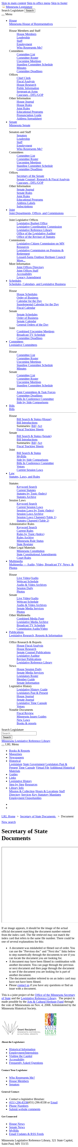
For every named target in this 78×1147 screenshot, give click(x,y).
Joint (12, 209)
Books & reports (26, 723)
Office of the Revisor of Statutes (36, 236)
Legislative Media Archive (32, 622)
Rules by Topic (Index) (30, 534)
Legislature (15, 764)
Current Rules (25, 530)
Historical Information (22, 1049)
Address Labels (26, 203)
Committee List (26, 54)
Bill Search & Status (29, 453)
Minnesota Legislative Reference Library (26, 741)
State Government (34, 764)
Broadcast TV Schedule (31, 334)
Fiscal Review (25, 713)
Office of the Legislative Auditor (36, 233)
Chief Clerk (24, 78)
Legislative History (20, 781)
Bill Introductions (27, 422)
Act (40, 426)
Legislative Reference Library (34, 230)
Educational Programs (30, 111)
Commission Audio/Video (32, 628)
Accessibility (24, 274)
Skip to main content (14, 3)
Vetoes (21, 466)
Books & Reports (19, 750)
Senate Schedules (27, 314)
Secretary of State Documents (38, 816)
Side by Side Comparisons (32, 402)
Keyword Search (27, 486)
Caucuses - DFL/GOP (30, 94)
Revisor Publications (29, 659)
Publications (16, 632)
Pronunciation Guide (29, 115)
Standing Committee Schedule (35, 64)
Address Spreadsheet (29, 118)
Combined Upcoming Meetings (35, 331)
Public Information (28, 88)
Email (54, 1102)
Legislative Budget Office (32, 223)
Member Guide (26, 679)
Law (12, 473)
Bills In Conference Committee (35, 399)
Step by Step (16, 784)
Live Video (23, 578)
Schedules (15, 280)
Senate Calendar (26, 321)
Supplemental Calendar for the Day (38, 304)
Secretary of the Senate (30, 176)
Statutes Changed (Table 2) (33, 520)
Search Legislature (13, 10)
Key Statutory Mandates (46, 794)
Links (12, 777)
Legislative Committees (23, 344)
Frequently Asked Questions (26, 1062)
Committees (16, 341)
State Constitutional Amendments (36, 554)
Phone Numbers (18, 1105)
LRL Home (8, 816)
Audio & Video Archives (32, 584)
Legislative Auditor (28, 655)
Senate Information (28, 682)
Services (26, 794)
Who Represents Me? (29, 47)
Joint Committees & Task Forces (36, 392)
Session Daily (25, 588)
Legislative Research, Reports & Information (35, 635)
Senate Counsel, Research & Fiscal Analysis (43, 179)
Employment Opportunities (25, 798)
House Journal (25, 101)
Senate (13, 122)
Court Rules (24, 557)
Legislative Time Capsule (32, 703)
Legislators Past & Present (32, 692)
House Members (26, 34)
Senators (22, 135)
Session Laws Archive (30, 513)
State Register (25, 544)
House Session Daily (29, 669)
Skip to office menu (38, 3)
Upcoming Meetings (29, 61)
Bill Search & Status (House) (34, 419)
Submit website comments (24, 1109)
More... (21, 260)
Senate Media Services (30, 608)
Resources (31, 784)
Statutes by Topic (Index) (32, 493)
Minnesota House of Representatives (31, 24)
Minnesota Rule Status (30, 540)
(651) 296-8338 (18, 1102)
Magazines (15, 754)
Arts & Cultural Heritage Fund (45, 1001)
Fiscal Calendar (26, 307)
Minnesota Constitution (30, 551)
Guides (13, 774)
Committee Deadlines (29, 71)
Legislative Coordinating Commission (39, 226)
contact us (23, 985)
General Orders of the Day (32, 324)
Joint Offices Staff (27, 270)
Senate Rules (24, 192)
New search (9, 822)
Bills (12, 405)
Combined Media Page (30, 618)
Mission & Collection (22, 791)
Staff (19, 40)
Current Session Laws (30, 469)
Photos (21, 591)
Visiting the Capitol (20, 1056)
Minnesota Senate (19, 125)
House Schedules (27, 294)
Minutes (21, 67)
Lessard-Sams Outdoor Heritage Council (41, 257)
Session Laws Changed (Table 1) (36, 517)
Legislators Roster (27, 676)
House (13, 20)
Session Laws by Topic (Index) (35, 510)
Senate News (17, 1127)
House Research (26, 84)
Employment (24, 44)
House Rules (24, 105)
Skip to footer (59, 3)
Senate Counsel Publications (34, 652)
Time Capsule (27, 767)
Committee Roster (27, 57)
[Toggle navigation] (3, 15)
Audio (34, 578)
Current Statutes (26, 490)
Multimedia (16, 561)
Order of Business (27, 297)
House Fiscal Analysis (30, 645)
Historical (15, 760)
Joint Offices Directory (30, 267)
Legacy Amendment (29, 277)
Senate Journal (25, 189)
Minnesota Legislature (19, 6)
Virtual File (42, 767)
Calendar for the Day (29, 301)
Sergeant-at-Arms (27, 91)
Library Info (16, 787)
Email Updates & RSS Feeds (26, 1134)
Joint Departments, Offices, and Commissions (36, 213)
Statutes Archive (26, 497)
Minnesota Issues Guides (31, 716)
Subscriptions (25, 206)
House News (17, 1123)
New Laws (23, 719)
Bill (33, 426)
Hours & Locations (46, 791)
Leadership (23, 37)
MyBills (21, 456)
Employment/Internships (23, 1052)
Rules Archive (25, 537)
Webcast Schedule (27, 581)
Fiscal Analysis (26, 81)
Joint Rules (23, 108)
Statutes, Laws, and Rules (24, 476)
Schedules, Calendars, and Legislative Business (37, 284)
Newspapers (16, 757)
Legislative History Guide (32, 689)
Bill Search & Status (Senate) (34, 436)
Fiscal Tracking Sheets (30, 429)
